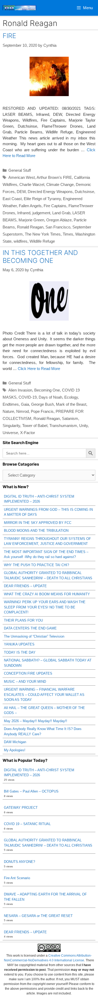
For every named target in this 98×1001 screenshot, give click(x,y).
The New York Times (43, 234)
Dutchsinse (84, 191)
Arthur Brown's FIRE (54, 177)
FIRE (9, 36)
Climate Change (60, 184)
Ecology (71, 397)
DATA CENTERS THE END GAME (30, 628)
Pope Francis (42, 411)
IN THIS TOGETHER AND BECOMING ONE (40, 256)
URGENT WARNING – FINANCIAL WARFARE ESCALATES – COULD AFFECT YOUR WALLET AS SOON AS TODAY (44, 694)
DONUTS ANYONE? (19, 862)
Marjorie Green (31, 220)
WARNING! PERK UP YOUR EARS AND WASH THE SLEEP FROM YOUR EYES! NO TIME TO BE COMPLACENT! (44, 607)
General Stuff (19, 170)
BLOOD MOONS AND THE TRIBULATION (36, 531)
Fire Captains (55, 206)
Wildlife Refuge (42, 241)
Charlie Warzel (31, 184)
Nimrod (22, 411)
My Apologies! (14, 750)
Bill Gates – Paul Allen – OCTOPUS (31, 791)
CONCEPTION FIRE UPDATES (28, 673)
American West (21, 177)
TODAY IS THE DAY (20, 652)
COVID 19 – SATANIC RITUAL (27, 824)
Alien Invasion (20, 390)
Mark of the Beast (71, 404)
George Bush (42, 404)
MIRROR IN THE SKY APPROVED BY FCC (37, 523)
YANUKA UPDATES (19, 644)
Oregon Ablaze (59, 220)
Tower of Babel (34, 425)
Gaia (25, 404)
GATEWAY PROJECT (21, 808)
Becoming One (47, 390)
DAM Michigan (15, 742)
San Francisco (57, 227)
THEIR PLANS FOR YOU (23, 620)
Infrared (23, 213)
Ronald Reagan (30, 227)
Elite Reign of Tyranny (42, 198)
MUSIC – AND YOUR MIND (25, 682)
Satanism (70, 418)
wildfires (20, 241)
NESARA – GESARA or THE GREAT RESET (38, 916)
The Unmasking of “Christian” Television (34, 636)
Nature (8, 411)
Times (68, 234)
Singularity (11, 425)
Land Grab (61, 213)
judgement (41, 213)
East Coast (12, 198)
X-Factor (27, 432)
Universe (10, 432)
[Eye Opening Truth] (19, 8)
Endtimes (11, 404)
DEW (21, 191)
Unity (83, 425)
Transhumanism (63, 425)
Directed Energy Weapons (50, 191)
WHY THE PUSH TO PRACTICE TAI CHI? (36, 565)
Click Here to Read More (39, 368)
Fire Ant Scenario (17, 878)
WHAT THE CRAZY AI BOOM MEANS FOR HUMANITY (47, 594)
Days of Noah (50, 397)
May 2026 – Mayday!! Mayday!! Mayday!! (35, 721)
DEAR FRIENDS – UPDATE (25, 586)
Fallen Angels (30, 206)
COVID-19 (28, 397)
